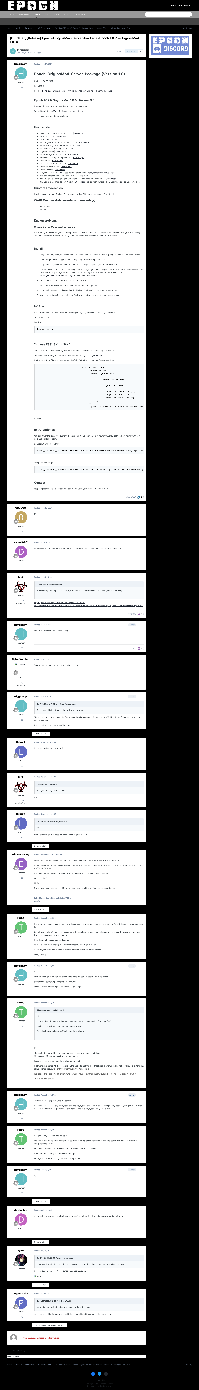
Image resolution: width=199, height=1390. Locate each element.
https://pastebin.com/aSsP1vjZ (100, 173)
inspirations (67, 111)
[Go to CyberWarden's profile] (21, 669)
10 (22, 1317)
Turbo (20, 918)
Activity (67, 14)
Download (47, 91)
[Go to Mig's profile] (21, 586)
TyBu (20, 1250)
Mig (127, 497)
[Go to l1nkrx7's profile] (21, 752)
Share (118, 51)
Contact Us (100, 1380)
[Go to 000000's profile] (21, 517)
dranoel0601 (20, 542)
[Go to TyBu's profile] (21, 1260)
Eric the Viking (21, 854)
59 (21, 766)
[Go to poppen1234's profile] (21, 1303)
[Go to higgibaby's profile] (13, 51)
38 (21, 87)
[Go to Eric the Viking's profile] (21, 864)
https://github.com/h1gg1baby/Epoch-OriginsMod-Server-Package (82, 91)
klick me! (98, 355)
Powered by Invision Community (99, 1386)
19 (22, 531)
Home (11, 14)
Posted (43, 64)
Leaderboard (80, 14)
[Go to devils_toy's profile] (21, 1219)
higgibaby (24, 50)
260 (22, 600)
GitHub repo (78, 111)
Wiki (46, 14)
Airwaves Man (44, 1325)
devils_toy (20, 1210)
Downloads (24, 14)
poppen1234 (20, 1293)
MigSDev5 (54, 111)
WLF (134, 497)
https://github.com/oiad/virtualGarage (56, 275)
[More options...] (141, 64)
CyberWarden (20, 659)
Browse (56, 14)
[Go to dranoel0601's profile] (21, 552)
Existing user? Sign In (180, 5)
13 (22, 683)
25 (21, 878)
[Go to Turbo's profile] (21, 927)
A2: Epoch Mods (39, 53)
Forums (37, 14)
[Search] (189, 14)
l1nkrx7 (20, 742)
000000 (20, 507)
